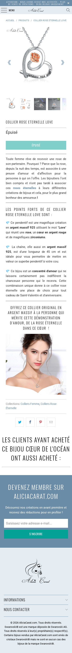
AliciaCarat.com (28, 622)
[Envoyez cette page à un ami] (51, 422)
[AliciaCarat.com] (36, 10)
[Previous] (10, 62)
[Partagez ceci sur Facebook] (30, 422)
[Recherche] (68, 10)
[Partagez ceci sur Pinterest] (40, 422)
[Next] (62, 62)
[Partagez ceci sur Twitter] (19, 422)
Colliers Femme (30, 403)
